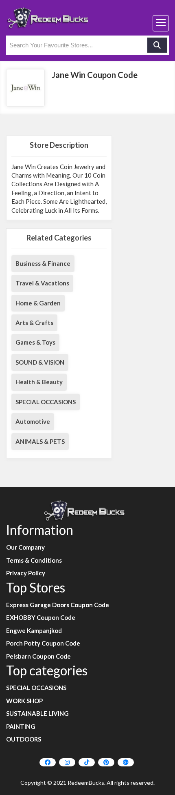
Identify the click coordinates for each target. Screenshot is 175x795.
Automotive (32, 421)
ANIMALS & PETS (40, 441)
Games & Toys (35, 342)
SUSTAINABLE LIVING (37, 713)
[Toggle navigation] (161, 23)
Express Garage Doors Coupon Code (57, 604)
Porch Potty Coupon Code (43, 643)
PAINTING (20, 726)
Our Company (25, 547)
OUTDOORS (23, 739)
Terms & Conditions (34, 560)
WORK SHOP (24, 700)
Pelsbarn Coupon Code (38, 656)
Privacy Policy (25, 573)
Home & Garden (38, 303)
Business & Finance (42, 263)
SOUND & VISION (39, 362)
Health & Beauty (39, 381)
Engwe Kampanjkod (34, 630)
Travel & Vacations (42, 283)
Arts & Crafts (34, 322)
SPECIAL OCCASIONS (45, 401)
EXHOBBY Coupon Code (40, 617)
